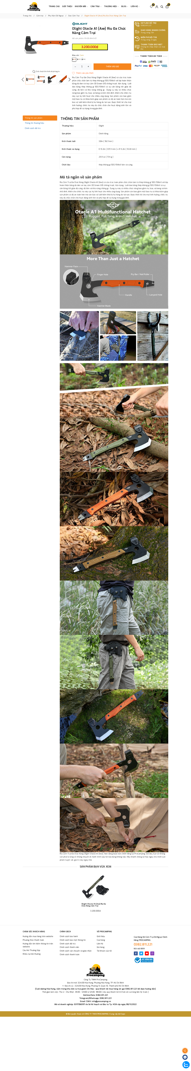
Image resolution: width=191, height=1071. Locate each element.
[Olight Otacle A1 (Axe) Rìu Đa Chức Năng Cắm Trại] (95, 887)
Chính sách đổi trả (68, 943)
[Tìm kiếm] (162, 6)
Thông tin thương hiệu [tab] (34, 123)
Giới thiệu (67, 6)
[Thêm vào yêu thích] (83, 73)
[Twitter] (141, 953)
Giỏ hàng (100, 947)
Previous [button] (23, 80)
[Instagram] (152, 953)
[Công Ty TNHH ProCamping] (34, 6)
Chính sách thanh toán (69, 954)
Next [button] (69, 80)
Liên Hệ (100, 943)
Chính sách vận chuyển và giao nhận (76, 951)
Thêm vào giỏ (112, 66)
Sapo (123, 1014)
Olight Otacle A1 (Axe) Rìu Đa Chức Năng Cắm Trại (93, 905)
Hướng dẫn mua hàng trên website (38, 936)
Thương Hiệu (110, 6)
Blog (124, 6)
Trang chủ (54, 6)
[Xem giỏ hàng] (167, 6)
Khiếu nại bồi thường (31, 954)
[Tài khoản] (156, 6)
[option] (46, 45)
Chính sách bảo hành (69, 936)
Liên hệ (134, 6)
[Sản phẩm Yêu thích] (151, 6)
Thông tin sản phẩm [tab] (33, 118)
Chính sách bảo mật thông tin (73, 940)
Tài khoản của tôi (104, 951)
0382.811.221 (143, 944)
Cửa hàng (101, 940)
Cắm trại (95, 6)
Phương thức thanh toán (33, 940)
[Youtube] (147, 953)
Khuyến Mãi (81, 6)
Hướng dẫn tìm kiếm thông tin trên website (38, 945)
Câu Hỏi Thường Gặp (31, 950)
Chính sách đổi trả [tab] (33, 128)
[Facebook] (136, 953)
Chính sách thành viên (69, 947)
